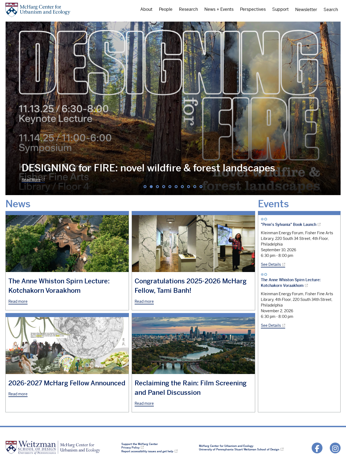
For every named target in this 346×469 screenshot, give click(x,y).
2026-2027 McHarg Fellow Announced (66, 383)
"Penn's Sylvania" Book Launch (288, 224)
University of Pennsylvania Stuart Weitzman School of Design (239, 449)
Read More (31, 179)
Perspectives (253, 9)
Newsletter (306, 9)
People (165, 9)
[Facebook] (317, 448)
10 (200, 186)
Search (331, 9)
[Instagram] (335, 448)
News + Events (219, 9)
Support (280, 9)
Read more (18, 301)
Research (188, 9)
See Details (271, 264)
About (146, 9)
